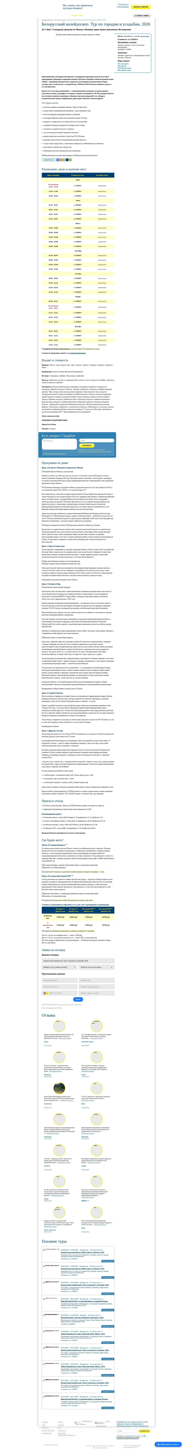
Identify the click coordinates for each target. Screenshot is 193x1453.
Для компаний (90, 15)
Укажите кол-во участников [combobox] (91, 967)
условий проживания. (77, 353)
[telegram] (128, 9)
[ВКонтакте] (57, 160)
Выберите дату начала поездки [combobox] (55, 967)
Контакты (62, 1431)
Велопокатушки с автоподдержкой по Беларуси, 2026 (82, 1318)
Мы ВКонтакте (87, 1421)
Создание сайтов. (135, 1445)
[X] (67, 160)
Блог (59, 1428)
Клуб (43, 1425)
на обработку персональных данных (90, 452)
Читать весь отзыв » (65, 1038)
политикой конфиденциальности (54, 454)
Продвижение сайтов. (130, 1447)
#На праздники (123, 64)
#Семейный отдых (124, 68)
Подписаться (144, 1431)
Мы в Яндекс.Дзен (102, 1422)
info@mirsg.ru (123, 4)
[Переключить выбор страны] (46, 993)
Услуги (60, 1422)
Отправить (87, 445)
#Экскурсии (122, 66)
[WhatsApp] (70, 160)
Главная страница (47, 20)
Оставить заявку (142, 16)
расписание (145, 36)
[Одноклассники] (61, 160)
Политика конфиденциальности (66, 1434)
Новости (45, 1428)
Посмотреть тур (107, 1261)
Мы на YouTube (101, 1426)
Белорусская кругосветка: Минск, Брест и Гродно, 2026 (82, 1252)
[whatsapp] (127, 9)
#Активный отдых (124, 70)
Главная (46, 15)
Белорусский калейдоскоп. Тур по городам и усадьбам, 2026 (85, 1285)
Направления (46, 1433)
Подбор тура (77, 15)
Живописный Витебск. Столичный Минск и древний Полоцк (84, 1301)
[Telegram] (64, 160)
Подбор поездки (60, 20)
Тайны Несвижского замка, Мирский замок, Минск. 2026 (83, 1334)
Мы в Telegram (81, 1424)
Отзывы (102, 15)
